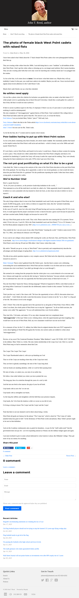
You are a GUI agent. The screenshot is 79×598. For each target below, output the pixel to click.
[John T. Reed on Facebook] (47, 581)
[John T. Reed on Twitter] (42, 581)
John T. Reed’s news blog (17, 34)
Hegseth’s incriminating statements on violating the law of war (23, 522)
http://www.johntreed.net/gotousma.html (46, 251)
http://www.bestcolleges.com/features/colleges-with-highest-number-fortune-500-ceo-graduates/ (43, 240)
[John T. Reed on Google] (51, 581)
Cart (75, 29)
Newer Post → (71, 456)
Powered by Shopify (22, 589)
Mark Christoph (8, 263)
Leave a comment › (9, 467)
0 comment (6, 451)
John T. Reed (7, 127)
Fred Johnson (7, 118)
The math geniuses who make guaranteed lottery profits (21, 549)
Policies (5, 582)
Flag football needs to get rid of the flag (16, 535)
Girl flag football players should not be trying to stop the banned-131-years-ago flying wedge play (34, 528)
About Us (6, 579)
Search (5, 575)
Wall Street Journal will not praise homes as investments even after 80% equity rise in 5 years (33, 555)
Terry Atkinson (8, 122)
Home (4, 34)
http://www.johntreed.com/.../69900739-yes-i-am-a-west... (52, 225)
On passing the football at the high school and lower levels (22, 542)
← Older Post (7, 456)
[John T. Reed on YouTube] (56, 581)
